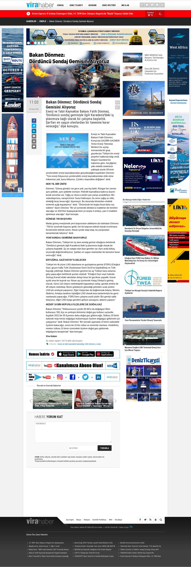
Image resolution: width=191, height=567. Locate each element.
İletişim (87, 520)
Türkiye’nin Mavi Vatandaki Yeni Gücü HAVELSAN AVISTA (95, 546)
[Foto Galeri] (152, 5)
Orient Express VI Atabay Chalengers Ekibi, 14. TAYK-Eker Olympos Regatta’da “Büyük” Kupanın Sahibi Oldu (139, 556)
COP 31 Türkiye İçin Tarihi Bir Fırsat (87, 553)
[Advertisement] (73, 494)
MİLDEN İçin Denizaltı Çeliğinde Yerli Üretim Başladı (93, 549)
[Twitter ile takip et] (145, 519)
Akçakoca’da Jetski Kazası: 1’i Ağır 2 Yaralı (44, 546)
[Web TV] (147, 5)
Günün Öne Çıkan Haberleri (37, 534)
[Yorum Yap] (34, 146)
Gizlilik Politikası (99, 520)
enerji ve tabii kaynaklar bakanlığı (71, 344)
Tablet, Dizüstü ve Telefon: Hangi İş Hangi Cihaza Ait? (139, 549)
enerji (98, 344)
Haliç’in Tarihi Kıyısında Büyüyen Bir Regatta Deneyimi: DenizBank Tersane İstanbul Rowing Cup (77, 13)
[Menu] (142, 5)
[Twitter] (34, 126)
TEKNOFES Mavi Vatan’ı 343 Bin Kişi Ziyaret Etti (137, 553)
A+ (117, 102)
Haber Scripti (124, 527)
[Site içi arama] (162, 5)
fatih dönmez (90, 344)
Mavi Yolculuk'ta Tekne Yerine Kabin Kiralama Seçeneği (48, 556)
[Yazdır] (34, 141)
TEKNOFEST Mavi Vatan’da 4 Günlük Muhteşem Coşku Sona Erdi (93, 556)
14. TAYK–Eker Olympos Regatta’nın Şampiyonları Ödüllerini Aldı (45, 543)
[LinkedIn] (34, 131)
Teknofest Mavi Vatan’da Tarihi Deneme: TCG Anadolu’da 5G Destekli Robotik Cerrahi (139, 546)
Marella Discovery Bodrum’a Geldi (132, 543)
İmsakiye (118, 520)
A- (117, 107)
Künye (78, 520)
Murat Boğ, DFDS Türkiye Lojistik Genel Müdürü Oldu (94, 543)
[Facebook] (34, 120)
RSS (110, 520)
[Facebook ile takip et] (140, 519)
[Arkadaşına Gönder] (34, 136)
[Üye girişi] (155, 519)
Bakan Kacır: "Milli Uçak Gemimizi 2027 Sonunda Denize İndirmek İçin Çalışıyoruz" (47, 549)
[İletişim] (157, 5)
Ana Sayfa (70, 520)
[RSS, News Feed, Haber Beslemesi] (150, 519)
